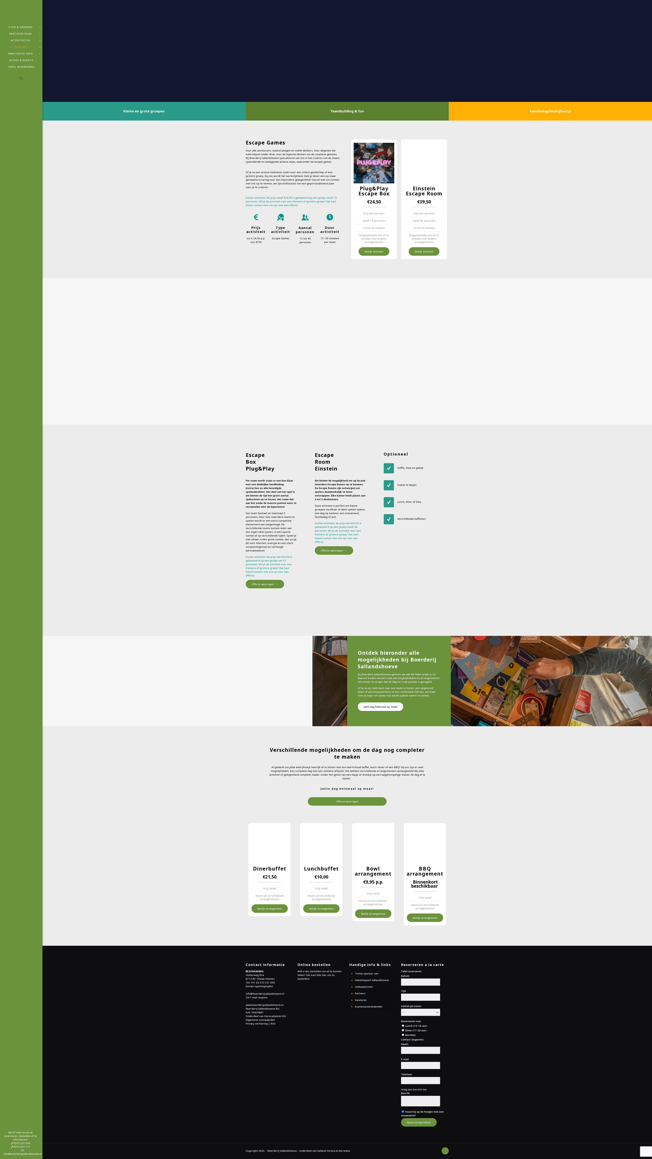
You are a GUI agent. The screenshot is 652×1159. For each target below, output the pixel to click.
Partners (360, 993)
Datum (405, 975)
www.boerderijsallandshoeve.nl (264, 1005)
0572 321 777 (22, 1146)
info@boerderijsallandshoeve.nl (22, 1153)
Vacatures (361, 1000)
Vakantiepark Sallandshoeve (372, 980)
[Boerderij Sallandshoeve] (21, 12)
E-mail (405, 1059)
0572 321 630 (22, 1143)
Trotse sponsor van (366, 973)
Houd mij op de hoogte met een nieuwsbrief (422, 1113)
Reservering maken (419, 1122)
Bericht (405, 1093)
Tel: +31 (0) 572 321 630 (260, 982)
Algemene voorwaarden (260, 1019)
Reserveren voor (411, 1021)
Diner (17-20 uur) (415, 1030)
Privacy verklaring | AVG (260, 1023)
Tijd (403, 991)
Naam (404, 1044)
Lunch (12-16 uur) (416, 1025)
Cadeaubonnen (364, 986)
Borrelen (410, 1035)
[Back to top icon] (445, 1150)
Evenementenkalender (369, 1006)
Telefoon (406, 1074)
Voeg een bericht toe (414, 1089)
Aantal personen (411, 1006)
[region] (347, 51)
